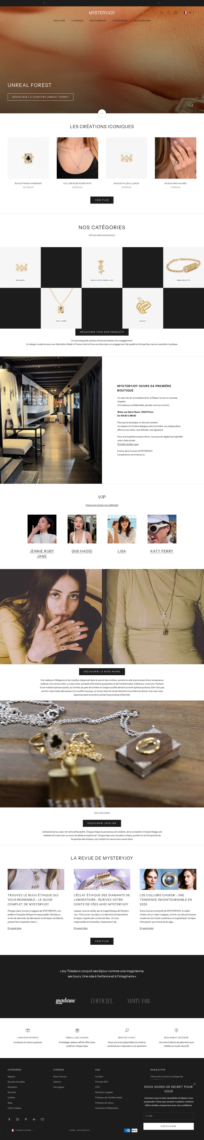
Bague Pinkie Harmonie (28, 183)
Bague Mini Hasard (176, 183)
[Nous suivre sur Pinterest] (25, 1119)
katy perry (162, 551)
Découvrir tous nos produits (102, 332)
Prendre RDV (101, 1081)
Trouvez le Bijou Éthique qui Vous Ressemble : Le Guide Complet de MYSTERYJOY (33, 900)
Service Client (127, 1037)
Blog (10, 1102)
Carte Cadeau (14, 1108)
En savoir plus (14, 928)
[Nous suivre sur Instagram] (17, 1119)
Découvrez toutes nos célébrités (102, 505)
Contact (99, 1076)
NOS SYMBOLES (98, 20)
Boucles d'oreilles (16, 1081)
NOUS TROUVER (142, 20)
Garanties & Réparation (106, 1108)
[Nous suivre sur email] (42, 1119)
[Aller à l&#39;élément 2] (102, 1001)
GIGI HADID (82, 551)
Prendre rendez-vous (127, 444)
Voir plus (102, 200)
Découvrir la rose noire (102, 671)
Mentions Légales (104, 1092)
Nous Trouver (60, 1076)
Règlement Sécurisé (176, 1037)
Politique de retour (104, 1102)
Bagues (11, 1076)
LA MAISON (78, 20)
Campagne (58, 1087)
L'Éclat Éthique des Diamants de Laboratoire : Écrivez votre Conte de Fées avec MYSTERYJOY (102, 900)
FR (190, 13)
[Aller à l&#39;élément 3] (138, 1001)
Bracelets (12, 1087)
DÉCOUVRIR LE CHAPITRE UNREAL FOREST (40, 97)
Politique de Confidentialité (108, 1097)
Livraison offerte (27, 1037)
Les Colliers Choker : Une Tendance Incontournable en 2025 (166, 900)
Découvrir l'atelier (101, 823)
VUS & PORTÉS (119, 20)
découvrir (168, 1126)
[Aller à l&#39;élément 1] (65, 1001)
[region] (102, 59)
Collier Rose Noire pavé (77, 183)
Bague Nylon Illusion (126, 183)
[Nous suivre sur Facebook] (9, 1119)
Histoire (57, 1081)
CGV (97, 1087)
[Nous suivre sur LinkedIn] (34, 1119)
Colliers (11, 1097)
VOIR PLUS (102, 941)
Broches (12, 1092)
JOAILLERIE (59, 20)
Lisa (122, 551)
